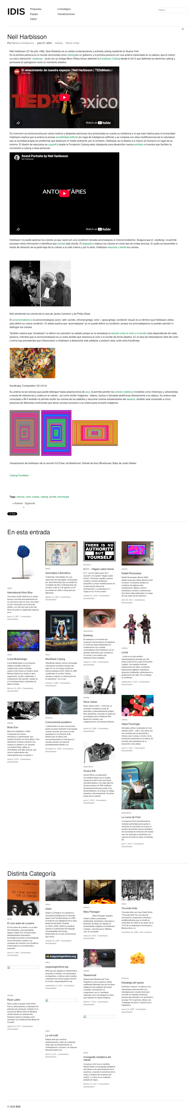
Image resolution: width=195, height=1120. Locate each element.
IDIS (16, 11)
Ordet (48, 909)
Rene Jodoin (90, 702)
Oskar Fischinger (131, 724)
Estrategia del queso (133, 982)
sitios (47, 962)
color (28, 496)
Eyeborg (88, 635)
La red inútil (51, 1035)
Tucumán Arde (129, 908)
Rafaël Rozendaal (131, 573)
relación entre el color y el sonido (129, 333)
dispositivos (88, 631)
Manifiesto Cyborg (55, 659)
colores (61, 243)
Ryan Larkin (13, 999)
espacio (131, 399)
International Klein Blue (20, 592)
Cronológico (64, 9)
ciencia (20, 496)
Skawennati (89, 975)
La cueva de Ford (131, 817)
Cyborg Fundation (19, 475)
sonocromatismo (21, 319)
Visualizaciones (66, 14)
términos (87, 565)
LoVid (125, 652)
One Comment (146, 932)
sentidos (139, 144)
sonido (53, 496)
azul (87, 391)
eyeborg (37, 58)
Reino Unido (72, 43)
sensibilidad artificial (67, 137)
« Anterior (17, 503)
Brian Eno (12, 727)
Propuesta (35, 9)
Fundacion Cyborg (110, 58)
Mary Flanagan (91, 911)
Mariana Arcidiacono (23, 43)
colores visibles (123, 391)
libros (47, 655)
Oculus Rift (89, 771)
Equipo (34, 14)
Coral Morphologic (17, 659)
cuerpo (35, 496)
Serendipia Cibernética (57, 573)
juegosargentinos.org (56, 967)
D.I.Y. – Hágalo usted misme (98, 569)
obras (9, 588)
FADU (33, 19)
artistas (59, 43)
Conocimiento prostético (58, 722)
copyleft (52, 144)
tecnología (63, 496)
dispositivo (88, 243)
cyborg (70, 55)
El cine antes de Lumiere (20, 923)
